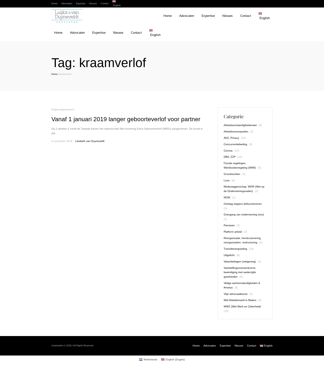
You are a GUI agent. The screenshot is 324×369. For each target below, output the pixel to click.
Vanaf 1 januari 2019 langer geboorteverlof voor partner (125, 119)
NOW (227, 197)
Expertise (225, 345)
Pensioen (229, 225)
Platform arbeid (233, 231)
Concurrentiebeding (235, 144)
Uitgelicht (229, 255)
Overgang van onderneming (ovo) (244, 214)
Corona (228, 150)
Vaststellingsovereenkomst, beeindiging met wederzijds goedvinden (240, 272)
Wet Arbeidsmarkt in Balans (240, 300)
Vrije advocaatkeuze (236, 293)
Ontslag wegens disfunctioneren (243, 203)
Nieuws (239, 345)
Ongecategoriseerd (62, 109)
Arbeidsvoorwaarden (236, 131)
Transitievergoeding (235, 248)
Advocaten (209, 345)
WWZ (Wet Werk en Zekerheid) (242, 306)
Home (54, 74)
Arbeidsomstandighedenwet (240, 125)
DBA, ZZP (230, 156)
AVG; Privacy (231, 137)
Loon (227, 180)
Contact (251, 345)
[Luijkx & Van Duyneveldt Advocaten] (66, 16)
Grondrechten (232, 174)
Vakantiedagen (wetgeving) (240, 261)
